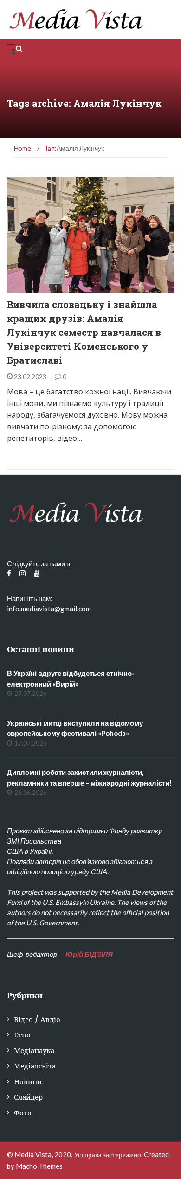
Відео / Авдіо (37, 1019)
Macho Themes (39, 1166)
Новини (28, 1082)
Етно (27, 287)
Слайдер (28, 1097)
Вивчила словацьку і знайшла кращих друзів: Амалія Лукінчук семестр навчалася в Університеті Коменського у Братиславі (84, 332)
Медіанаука (34, 1050)
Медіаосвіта (35, 1066)
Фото (23, 1113)
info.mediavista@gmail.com (49, 608)
